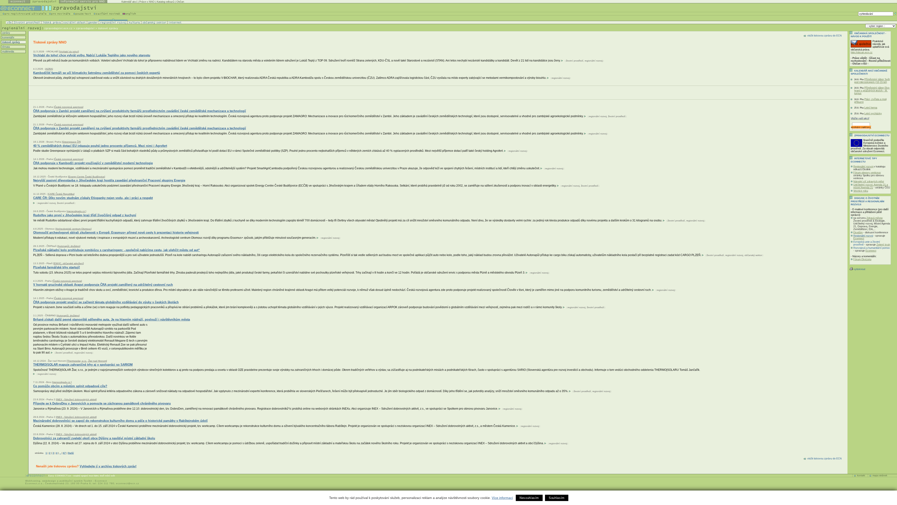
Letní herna (870, 107)
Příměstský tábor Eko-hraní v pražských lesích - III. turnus (872, 90)
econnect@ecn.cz (127, 483)
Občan (180, 1)
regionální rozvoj (593, 60)
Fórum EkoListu (862, 259)
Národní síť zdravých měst (868, 181)
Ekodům (858, 232)
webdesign (49, 481)
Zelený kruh (883, 244)
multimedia (7, 51)
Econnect (858, 238)
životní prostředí (574, 60)
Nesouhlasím (529, 498)
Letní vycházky (873, 113)
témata (5, 46)
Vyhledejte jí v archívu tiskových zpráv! (108, 466)
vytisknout (859, 269)
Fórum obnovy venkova (866, 172)
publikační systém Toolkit (76, 481)
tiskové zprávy (10, 42)
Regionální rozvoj (863, 166)
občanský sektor (753, 255)
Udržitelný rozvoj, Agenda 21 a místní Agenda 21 (870, 186)
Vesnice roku (860, 190)
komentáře (7, 37)
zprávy (5, 32)
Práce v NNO (147, 1)
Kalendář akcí (129, 1)
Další (71, 453)
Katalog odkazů (165, 1)
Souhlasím (557, 498)
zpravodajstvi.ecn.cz (58, 28)
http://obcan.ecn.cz (861, 52)
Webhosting (32, 481)
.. (60, 453)
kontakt (861, 475)
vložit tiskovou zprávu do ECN (824, 35)
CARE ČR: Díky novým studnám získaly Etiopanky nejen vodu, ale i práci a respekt (93, 198)
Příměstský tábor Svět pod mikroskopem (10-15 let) (872, 80)
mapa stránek (879, 475)
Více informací (502, 498)
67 (64, 453)
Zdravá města (874, 217)
